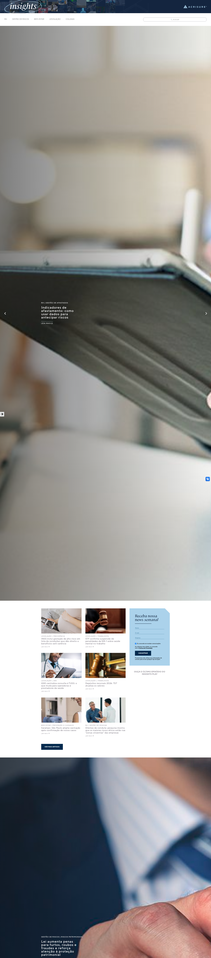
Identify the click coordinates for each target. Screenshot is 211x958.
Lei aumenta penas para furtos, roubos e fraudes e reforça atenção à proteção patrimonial (59, 948)
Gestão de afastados (57, 303)
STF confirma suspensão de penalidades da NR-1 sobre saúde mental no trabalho (102, 641)
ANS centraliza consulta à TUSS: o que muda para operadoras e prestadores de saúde (59, 686)
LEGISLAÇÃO (55, 19)
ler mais (44, 646)
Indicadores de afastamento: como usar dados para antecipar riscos (57, 312)
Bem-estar (46, 725)
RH (5, 19)
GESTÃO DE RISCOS (20, 19)
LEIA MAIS (46, 323)
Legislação (46, 636)
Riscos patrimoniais (72, 937)
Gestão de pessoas (98, 725)
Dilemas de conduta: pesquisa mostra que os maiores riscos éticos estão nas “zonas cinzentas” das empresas (105, 730)
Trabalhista (103, 636)
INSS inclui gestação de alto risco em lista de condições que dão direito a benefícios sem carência (60, 641)
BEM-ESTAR (39, 19)
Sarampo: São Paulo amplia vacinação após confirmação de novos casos (60, 729)
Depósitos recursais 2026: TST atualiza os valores (101, 684)
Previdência (59, 636)
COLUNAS (70, 19)
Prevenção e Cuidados (63, 725)
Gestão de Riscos (50, 937)
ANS (55, 681)
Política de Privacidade (145, 648)
